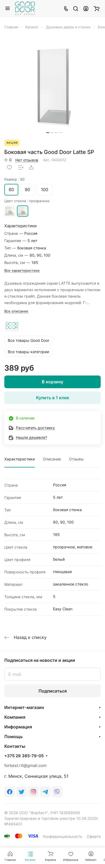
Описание (52, 459)
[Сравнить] (21, 167)
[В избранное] (9, 167)
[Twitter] (21, 791)
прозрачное (22, 211)
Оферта (94, 836)
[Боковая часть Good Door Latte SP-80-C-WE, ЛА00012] (54, 87)
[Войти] (85, 8)
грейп (9, 211)
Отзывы (76, 459)
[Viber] (57, 791)
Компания (14, 717)
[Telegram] (45, 791)
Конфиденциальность (62, 836)
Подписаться (52, 691)
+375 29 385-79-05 (24, 755)
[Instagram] (33, 791)
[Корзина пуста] (96, 8)
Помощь (13, 736)
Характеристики (19, 459)
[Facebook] (9, 791)
